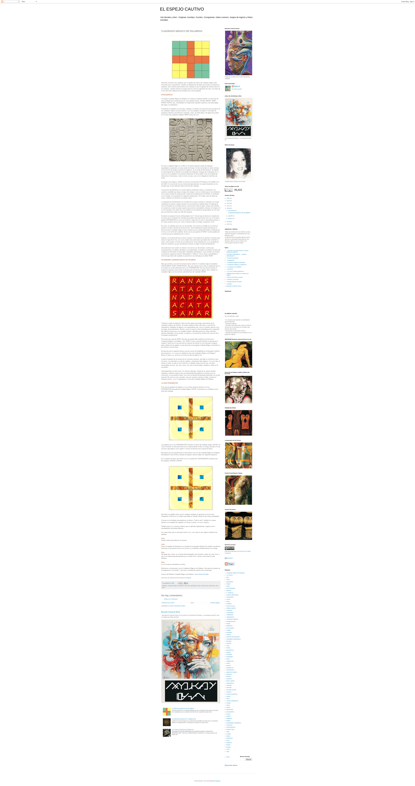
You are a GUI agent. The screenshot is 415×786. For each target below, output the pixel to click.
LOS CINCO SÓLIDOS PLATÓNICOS (182, 729)
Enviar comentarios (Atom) (177, 606)
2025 (228, 201)
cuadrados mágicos (232, 619)
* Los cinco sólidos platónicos (235, 271)
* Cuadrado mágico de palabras (235, 262)
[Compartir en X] (183, 583)
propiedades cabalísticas (233, 723)
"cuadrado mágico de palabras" (176, 585)
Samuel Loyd (230, 729)
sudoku (228, 734)
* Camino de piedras (232, 258)
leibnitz (228, 676)
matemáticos (230, 683)
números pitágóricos (232, 701)
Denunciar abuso (231, 765)
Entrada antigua (215, 603)
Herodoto (229, 654)
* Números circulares (232, 279)
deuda (228, 623)
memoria (229, 685)
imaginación (230, 661)
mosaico (228, 692)
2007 (228, 224)
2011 (228, 206)
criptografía (229, 615)
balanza (228, 590)
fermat (228, 648)
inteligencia (229, 667)
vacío (228, 749)
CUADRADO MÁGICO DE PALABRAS (183, 708)
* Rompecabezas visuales (234, 281)
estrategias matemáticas (233, 639)
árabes (228, 584)
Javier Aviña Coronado (202, 574)
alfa (186, 585)
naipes (228, 696)
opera (206, 585)
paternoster (212, 585)
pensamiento (230, 712)
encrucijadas (230, 628)
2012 (228, 203)
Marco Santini (230, 681)
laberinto (229, 674)
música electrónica (231, 694)
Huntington (229, 656)
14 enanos (229, 575)
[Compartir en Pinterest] (187, 583)
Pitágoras (229, 718)
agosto (230, 216)
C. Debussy (229, 593)
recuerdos (229, 725)
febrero (230, 218)
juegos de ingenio (231, 672)
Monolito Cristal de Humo (170, 612)
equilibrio (229, 632)
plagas (228, 720)
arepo (198, 585)
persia (228, 714)
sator (216, 585)
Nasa (228, 698)
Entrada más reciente (168, 603)
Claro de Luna (230, 606)
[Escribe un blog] (181, 583)
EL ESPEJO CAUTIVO (182, 9)
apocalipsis (194, 585)
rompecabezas (230, 727)
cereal (228, 599)
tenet (163, 587)
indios (228, 663)
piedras (228, 716)
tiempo (228, 745)
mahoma (229, 679)
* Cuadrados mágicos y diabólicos (236, 264)
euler (227, 645)
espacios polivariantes (233, 637)
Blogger (218, 781)
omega (202, 585)
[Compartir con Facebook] (185, 583)
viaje (227, 751)
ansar (188, 585)
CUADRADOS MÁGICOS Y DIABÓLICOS (184, 719)
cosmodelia (229, 612)
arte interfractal (230, 588)
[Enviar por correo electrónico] (179, 583)
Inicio (192, 603)
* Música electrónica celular (234, 277)
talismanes (229, 738)
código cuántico (231, 608)
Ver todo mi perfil (237, 89)
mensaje (228, 687)
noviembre (231, 210)
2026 (228, 198)
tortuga (228, 747)
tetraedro (229, 742)
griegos (228, 652)
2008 (228, 221)
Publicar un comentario (171, 599)
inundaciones (230, 670)
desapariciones (230, 621)
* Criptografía (230, 260)
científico (229, 603)
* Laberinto (229, 269)
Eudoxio (228, 643)
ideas (228, 659)
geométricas (230, 650)
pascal (228, 707)
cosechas (229, 610)
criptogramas (230, 617)
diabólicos (229, 626)
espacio (228, 634)
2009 (228, 208)
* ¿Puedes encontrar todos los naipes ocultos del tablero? (237, 251)
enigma (228, 630)
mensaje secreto (231, 690)
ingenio (228, 665)
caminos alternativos (232, 595)
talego (228, 736)
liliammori (237, 86)
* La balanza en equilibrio (234, 267)
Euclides (228, 641)
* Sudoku (229, 284)
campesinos (230, 597)
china (228, 601)
